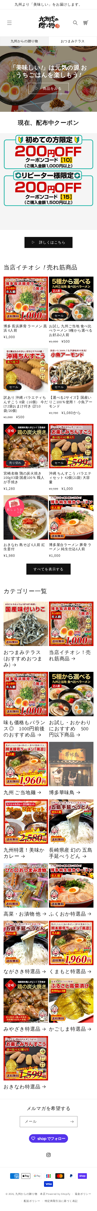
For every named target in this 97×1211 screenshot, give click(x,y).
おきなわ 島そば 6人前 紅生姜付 (24, 547)
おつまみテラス (73, 41)
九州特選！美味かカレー (24, 853)
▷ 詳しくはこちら (48, 242)
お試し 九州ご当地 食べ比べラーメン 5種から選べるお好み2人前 (71, 330)
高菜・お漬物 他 (22, 914)
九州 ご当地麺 (20, 792)
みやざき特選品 (22, 1029)
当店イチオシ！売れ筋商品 (70, 655)
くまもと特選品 (67, 971)
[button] (9, 23)
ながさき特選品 (22, 971)
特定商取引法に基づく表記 (61, 1201)
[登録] (72, 1121)
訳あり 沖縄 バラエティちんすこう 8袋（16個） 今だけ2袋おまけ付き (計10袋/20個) (26, 404)
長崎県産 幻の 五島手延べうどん (71, 853)
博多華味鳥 (62, 792)
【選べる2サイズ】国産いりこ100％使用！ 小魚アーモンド (71, 401)
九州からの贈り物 (24, 41)
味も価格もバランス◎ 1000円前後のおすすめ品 (25, 728)
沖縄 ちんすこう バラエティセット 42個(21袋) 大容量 (70, 477)
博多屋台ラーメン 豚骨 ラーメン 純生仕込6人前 (70, 547)
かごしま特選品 (67, 1029)
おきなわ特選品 (22, 1086)
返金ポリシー (83, 1194)
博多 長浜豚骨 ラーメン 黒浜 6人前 (25, 328)
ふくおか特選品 (67, 914)
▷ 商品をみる (48, 88)
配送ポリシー (32, 1201)
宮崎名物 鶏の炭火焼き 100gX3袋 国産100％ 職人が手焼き (24, 477)
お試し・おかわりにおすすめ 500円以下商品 (70, 728)
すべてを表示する (48, 569)
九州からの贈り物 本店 (30, 1194)
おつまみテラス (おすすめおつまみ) (23, 658)
